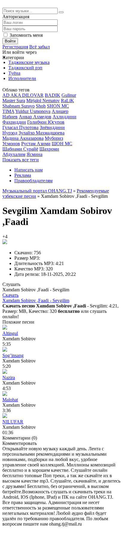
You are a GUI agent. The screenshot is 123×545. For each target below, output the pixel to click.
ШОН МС (62, 143)
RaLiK (67, 100)
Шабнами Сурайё (20, 148)
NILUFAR (12, 421)
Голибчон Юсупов (45, 122)
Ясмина (34, 154)
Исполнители (22, 78)
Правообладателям (33, 180)
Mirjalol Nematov (43, 100)
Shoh (41, 105)
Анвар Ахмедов (35, 116)
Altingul (10, 333)
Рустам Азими (35, 143)
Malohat (10, 399)
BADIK (52, 95)
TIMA (8, 111)
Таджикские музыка (29, 62)
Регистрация (15, 46)
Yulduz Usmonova (32, 111)
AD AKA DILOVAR (23, 95)
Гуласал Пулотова (20, 127)
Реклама (22, 175)
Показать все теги (20, 159)
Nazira (8, 377)
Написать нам (28, 169)
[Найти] (61, 12)
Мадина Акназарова (23, 138)
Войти (10, 41)
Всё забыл (39, 46)
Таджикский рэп (25, 67)
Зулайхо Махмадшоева (41, 132)
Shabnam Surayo (18, 105)
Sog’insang (13, 355)
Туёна (14, 73)
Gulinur (68, 95)
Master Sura (13, 100)
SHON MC (58, 105)
